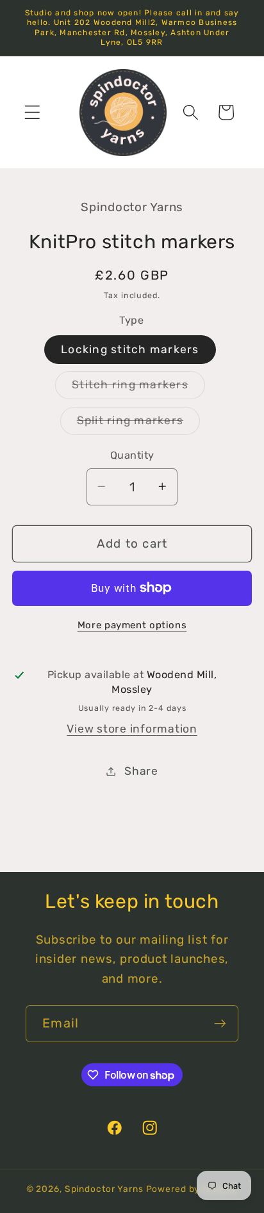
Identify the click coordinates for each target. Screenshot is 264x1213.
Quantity (132, 455)
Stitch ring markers (138, 388)
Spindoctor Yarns (104, 1189)
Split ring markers (139, 424)
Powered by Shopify (192, 1189)
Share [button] (141, 771)
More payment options (132, 625)
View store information (132, 728)
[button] (32, 112)
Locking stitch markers (130, 349)
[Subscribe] (220, 1023)
